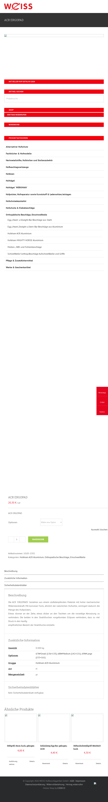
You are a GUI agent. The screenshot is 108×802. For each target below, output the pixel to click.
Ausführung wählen (13, 762)
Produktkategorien (18, 138)
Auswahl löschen (99, 529)
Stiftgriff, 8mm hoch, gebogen (20, 745)
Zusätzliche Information (15, 578)
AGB (72, 781)
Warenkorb (38, 539)
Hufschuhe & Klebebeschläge (20, 207)
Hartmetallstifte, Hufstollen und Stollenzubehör (29, 160)
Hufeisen (10, 173)
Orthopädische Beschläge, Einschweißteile (65, 557)
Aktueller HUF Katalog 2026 (21, 82)
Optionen (12, 522)
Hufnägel (10, 180)
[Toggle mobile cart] (97, 5)
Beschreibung (10, 571)
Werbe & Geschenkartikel (18, 267)
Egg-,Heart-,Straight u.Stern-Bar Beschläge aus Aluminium (35, 226)
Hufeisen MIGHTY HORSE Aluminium (25, 240)
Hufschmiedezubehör (16, 201)
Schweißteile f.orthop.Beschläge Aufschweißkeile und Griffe (36, 253)
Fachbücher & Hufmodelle (19, 153)
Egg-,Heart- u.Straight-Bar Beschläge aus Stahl (30, 219)
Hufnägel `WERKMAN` (16, 187)
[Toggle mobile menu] (103, 5)
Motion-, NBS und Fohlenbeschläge (25, 247)
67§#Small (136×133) (46, 653)
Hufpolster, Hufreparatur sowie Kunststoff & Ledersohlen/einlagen (38, 194)
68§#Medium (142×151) (69, 653)
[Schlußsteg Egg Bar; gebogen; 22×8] (54, 728)
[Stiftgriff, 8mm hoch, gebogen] (21, 728)
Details (32, 761)
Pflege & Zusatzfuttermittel (19, 260)
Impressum (80, 781)
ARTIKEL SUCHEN (15, 92)
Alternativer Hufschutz (17, 146)
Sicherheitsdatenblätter (15, 585)
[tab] (54, 571)
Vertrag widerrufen (16, 115)
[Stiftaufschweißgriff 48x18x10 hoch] (87, 728)
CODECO (61, 788)
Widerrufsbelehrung (55, 784)
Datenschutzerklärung (35, 784)
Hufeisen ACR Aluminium (32, 557)
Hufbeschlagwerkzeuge (17, 167)
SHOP (11, 110)
